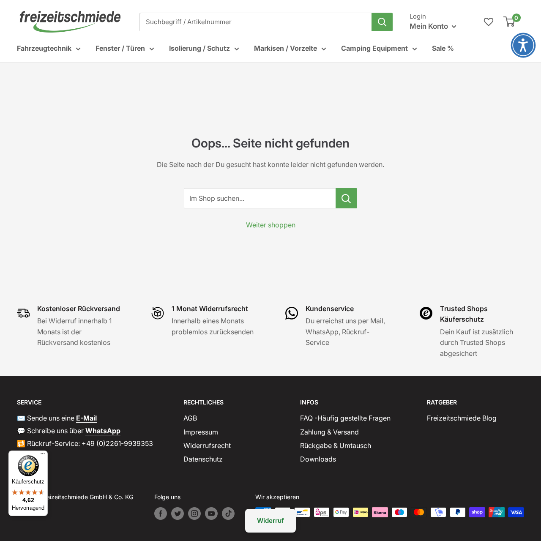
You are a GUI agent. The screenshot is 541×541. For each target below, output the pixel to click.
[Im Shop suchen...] (346, 198)
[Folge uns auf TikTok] (228, 513)
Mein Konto (430, 26)
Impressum (200, 432)
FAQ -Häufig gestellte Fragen (345, 418)
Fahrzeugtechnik (44, 48)
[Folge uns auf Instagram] (194, 513)
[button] (523, 45)
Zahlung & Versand (329, 432)
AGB (190, 418)
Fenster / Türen (120, 48)
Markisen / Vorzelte (285, 48)
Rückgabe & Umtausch (335, 445)
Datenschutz (203, 459)
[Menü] (43, 456)
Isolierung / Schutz (199, 48)
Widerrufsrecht (207, 445)
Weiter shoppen (270, 225)
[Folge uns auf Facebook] (160, 513)
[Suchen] (382, 22)
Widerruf (270, 520)
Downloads (318, 459)
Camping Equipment (374, 48)
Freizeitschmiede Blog (462, 418)
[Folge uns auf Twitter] (177, 513)
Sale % (443, 48)
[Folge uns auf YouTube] (211, 513)
